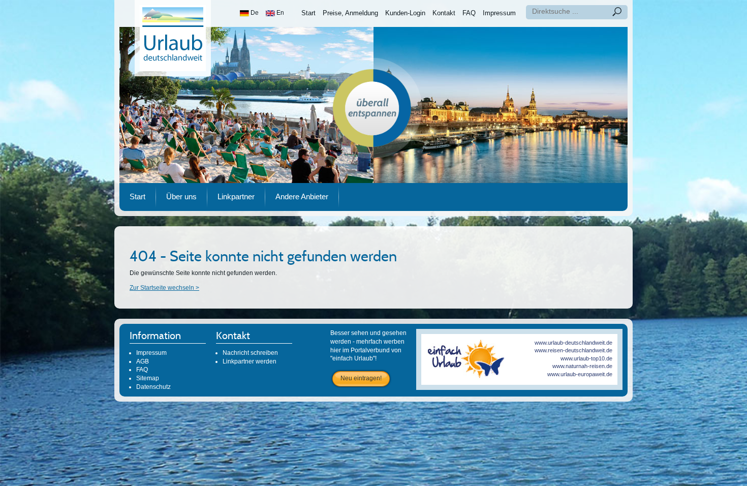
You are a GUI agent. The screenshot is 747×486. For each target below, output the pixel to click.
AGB (142, 361)
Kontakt (443, 13)
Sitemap (147, 378)
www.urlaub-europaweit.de (579, 374)
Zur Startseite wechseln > (164, 287)
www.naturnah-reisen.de (582, 366)
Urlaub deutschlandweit (173, 38)
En (279, 12)
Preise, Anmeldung (350, 13)
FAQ (469, 13)
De (254, 12)
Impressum (499, 13)
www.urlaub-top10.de (586, 358)
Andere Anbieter (301, 196)
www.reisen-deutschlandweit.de (573, 350)
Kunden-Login (405, 13)
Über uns (181, 196)
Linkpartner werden (249, 361)
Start (308, 13)
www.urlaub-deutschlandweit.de (573, 343)
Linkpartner (236, 196)
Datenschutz (153, 386)
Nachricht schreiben (250, 352)
